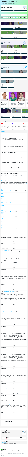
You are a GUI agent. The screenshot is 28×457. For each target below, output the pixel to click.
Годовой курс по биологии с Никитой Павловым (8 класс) (2, 212)
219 (20, 178)
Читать (18, 127)
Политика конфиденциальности (5, 446)
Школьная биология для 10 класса (2, 190)
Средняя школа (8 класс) (2, 194)
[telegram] (1, 455)
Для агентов (14, 445)
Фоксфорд (2, 178)
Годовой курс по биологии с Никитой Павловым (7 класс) (2, 217)
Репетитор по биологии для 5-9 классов (2, 206)
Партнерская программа (9, 445)
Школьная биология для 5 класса (2, 225)
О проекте (2, 445)
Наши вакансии (22, 446)
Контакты (5, 445)
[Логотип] (14, 449)
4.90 (10, 211)
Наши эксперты (18, 446)
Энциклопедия (10, 446)
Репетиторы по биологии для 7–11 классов (2, 198)
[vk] (3, 455)
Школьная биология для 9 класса (2, 221)
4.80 (10, 190)
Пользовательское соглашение (19, 445)
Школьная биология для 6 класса (2, 228)
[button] (14, 9)
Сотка (1, 180)
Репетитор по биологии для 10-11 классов (2, 202)
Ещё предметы (24, 17)
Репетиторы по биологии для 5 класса (5, 422)
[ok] (5, 455)
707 (20, 180)
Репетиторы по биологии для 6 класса (5, 423)
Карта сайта (14, 446)
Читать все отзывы (3, 131)
